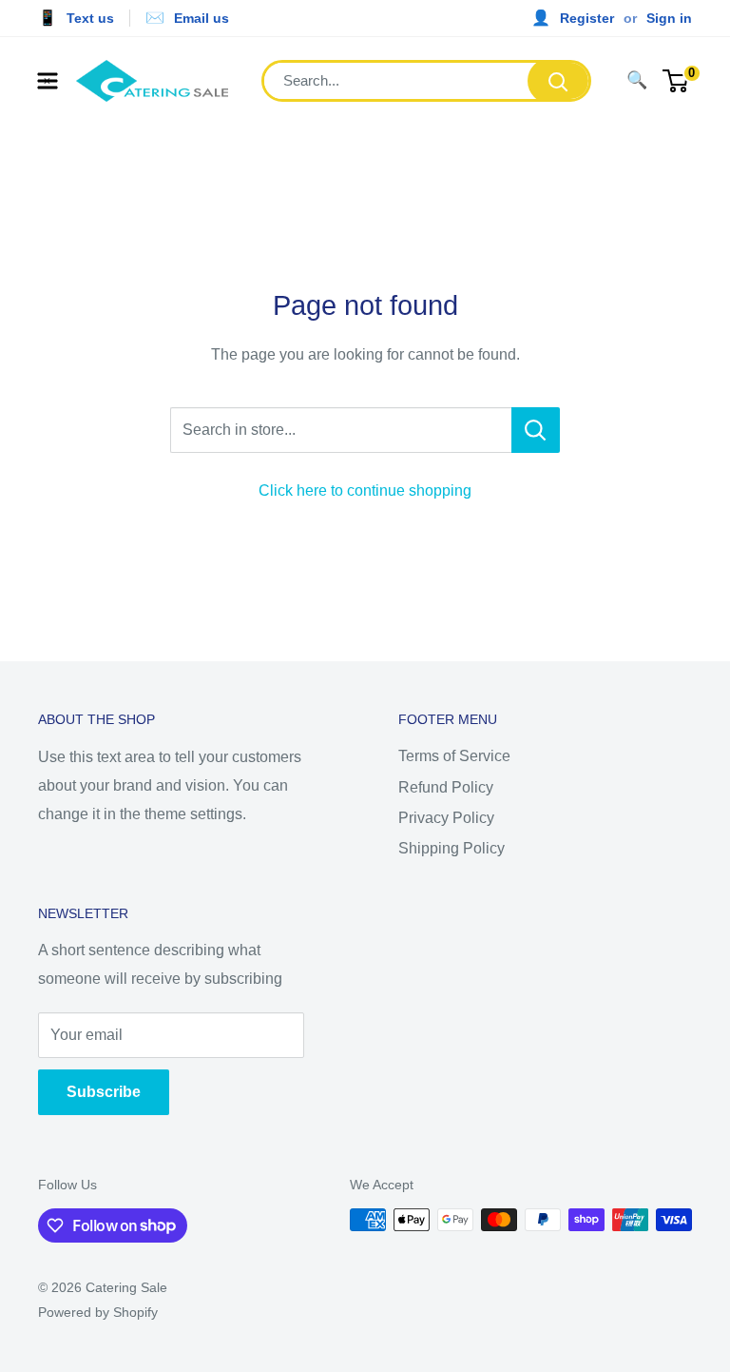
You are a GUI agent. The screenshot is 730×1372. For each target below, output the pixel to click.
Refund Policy (445, 787)
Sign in (669, 18)
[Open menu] (47, 80)
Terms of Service (454, 756)
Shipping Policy (451, 848)
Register (587, 18)
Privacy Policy (446, 818)
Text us (90, 18)
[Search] (558, 81)
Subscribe (104, 1092)
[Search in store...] (535, 430)
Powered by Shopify (98, 1312)
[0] (676, 80)
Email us (201, 18)
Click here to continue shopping (365, 490)
